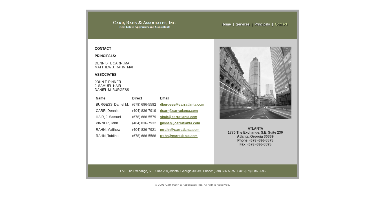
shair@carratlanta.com (178, 117)
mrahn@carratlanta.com (180, 130)
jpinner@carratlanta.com (180, 123)
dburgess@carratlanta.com (182, 105)
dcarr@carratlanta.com (179, 111)
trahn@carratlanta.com (179, 136)
